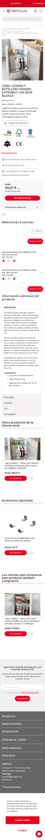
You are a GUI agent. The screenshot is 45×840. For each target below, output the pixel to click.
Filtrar (38, 231)
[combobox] (22, 19)
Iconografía (10, 414)
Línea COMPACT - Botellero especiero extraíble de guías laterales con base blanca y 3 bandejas (22, 621)
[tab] (21, 307)
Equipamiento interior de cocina (18, 28)
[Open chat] (39, 834)
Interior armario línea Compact (12, 31)
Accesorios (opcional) (14, 165)
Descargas (9, 397)
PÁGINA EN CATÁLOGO (18, 123)
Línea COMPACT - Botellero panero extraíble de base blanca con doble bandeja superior (21, 465)
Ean (6, 408)
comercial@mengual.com (12, 777)
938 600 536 (6, 780)
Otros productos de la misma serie (20, 159)
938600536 (39, 4)
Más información (9, 153)
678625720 (17, 4)
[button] (20, 82)
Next (42, 461)
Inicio (4, 28)
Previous (3, 461)
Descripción (10, 307)
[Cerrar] (40, 797)
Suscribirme (22, 698)
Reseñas (8, 403)
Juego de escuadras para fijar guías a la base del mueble (19, 539)
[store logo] (17, 11)
